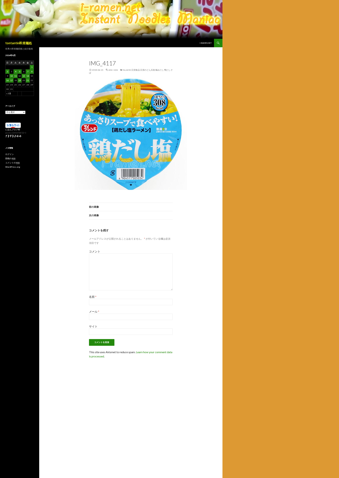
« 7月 (8, 93)
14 (27, 76)
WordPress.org (12, 167)
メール (94, 311)
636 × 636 (113, 70)
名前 (92, 296)
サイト (93, 326)
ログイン (9, 154)
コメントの (12, 162)
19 (19, 80)
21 (27, 80)
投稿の (10, 158)
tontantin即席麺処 (18, 43)
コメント (94, 251)
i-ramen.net (206, 43)
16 (7, 80)
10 (11, 76)
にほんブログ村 (12, 129)
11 (15, 76)
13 (23, 76)
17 (11, 80)
